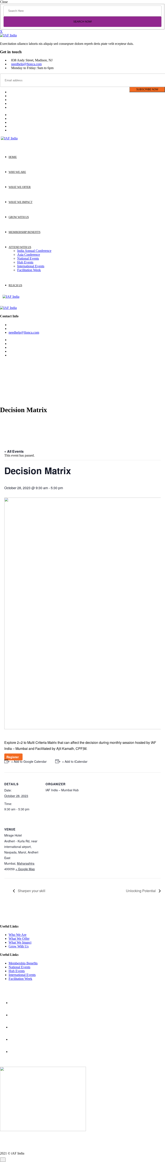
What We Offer (19, 938)
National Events (28, 258)
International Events (30, 266)
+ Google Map (25, 869)
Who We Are (17, 935)
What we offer (20, 187)
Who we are (17, 172)
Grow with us (19, 217)
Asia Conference (28, 254)
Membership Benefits (23, 963)
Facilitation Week (29, 270)
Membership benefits (24, 232)
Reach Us (15, 285)
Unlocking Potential (141, 890)
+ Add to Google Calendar (29, 761)
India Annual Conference (34, 251)
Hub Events (25, 262)
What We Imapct (20, 942)
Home (13, 157)
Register (13, 757)
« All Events (14, 451)
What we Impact (20, 202)
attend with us (20, 247)
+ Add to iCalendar (74, 761)
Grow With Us (19, 946)
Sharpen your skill (31, 890)
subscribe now (147, 89)
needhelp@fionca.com (26, 64)
